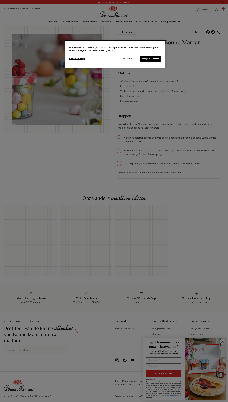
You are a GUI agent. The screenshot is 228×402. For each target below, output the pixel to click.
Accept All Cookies (150, 59)
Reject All (127, 59)
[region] (115, 54)
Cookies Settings (77, 58)
